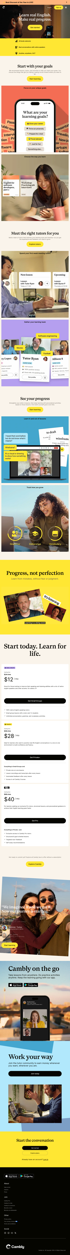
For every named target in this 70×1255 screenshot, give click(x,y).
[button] (35, 2)
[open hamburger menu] (66, 7)
